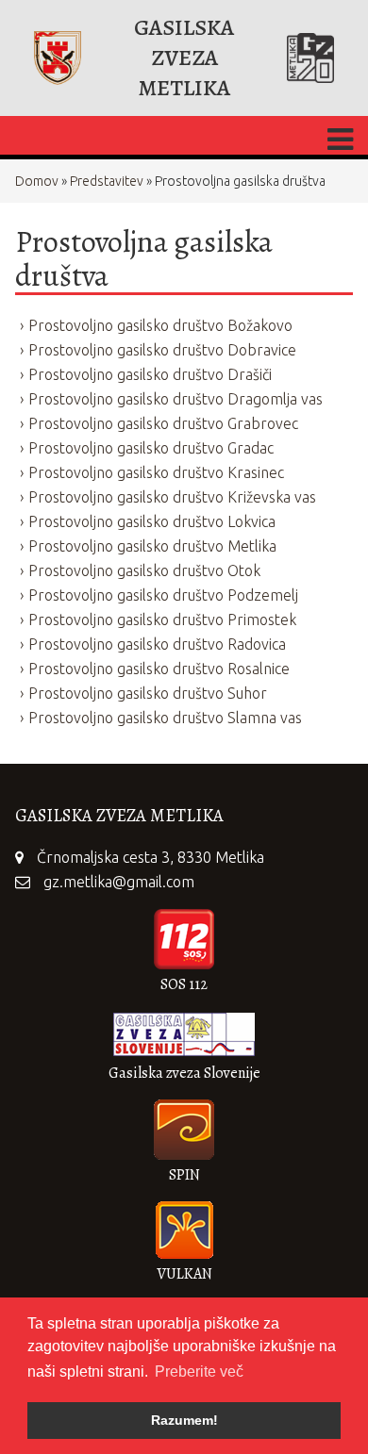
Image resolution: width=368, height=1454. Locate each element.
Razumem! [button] (184, 1420)
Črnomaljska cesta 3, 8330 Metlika (150, 857)
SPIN (184, 1175)
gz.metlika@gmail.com (118, 881)
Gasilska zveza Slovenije (184, 1073)
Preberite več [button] (199, 1371)
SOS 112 (184, 984)
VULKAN (184, 1274)
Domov (37, 181)
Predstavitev (106, 181)
